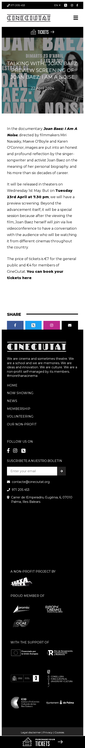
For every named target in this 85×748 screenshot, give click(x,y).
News (12, 401)
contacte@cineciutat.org (31, 482)
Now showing (20, 393)
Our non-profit (21, 424)
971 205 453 (17, 5)
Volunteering (20, 416)
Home (12, 385)
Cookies (59, 732)
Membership (18, 409)
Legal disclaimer (31, 732)
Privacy (48, 732)
